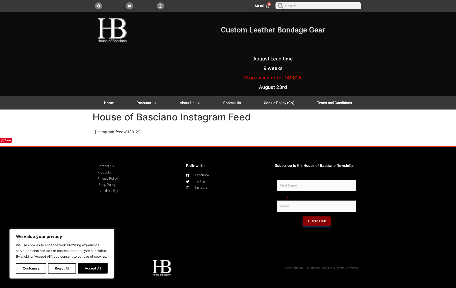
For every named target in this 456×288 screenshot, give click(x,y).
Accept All (93, 268)
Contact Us (232, 103)
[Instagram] (160, 5)
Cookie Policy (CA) (279, 103)
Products (144, 103)
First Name (285, 176)
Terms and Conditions (334, 103)
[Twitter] (129, 5)
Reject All (62, 268)
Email (282, 197)
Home (109, 103)
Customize (31, 268)
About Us (187, 103)
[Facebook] (98, 5)
